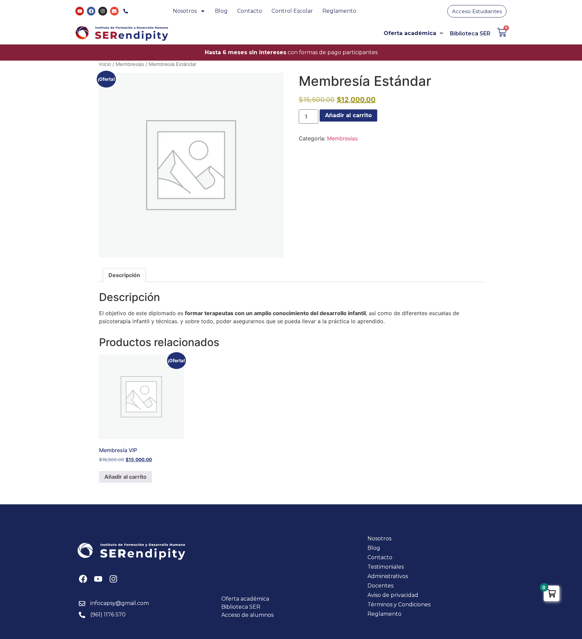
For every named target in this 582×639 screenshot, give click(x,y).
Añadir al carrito (348, 115)
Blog (221, 11)
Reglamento (339, 11)
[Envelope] (114, 11)
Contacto (249, 11)
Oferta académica (410, 33)
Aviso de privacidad (392, 595)
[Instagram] (102, 11)
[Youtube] (79, 11)
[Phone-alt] (126, 11)
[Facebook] (91, 11)
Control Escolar (292, 11)
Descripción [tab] (124, 275)
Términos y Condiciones (398, 604)
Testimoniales (385, 567)
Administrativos (387, 576)
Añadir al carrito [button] (125, 476)
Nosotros (185, 11)
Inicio (105, 64)
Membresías (130, 64)
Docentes (380, 585)
